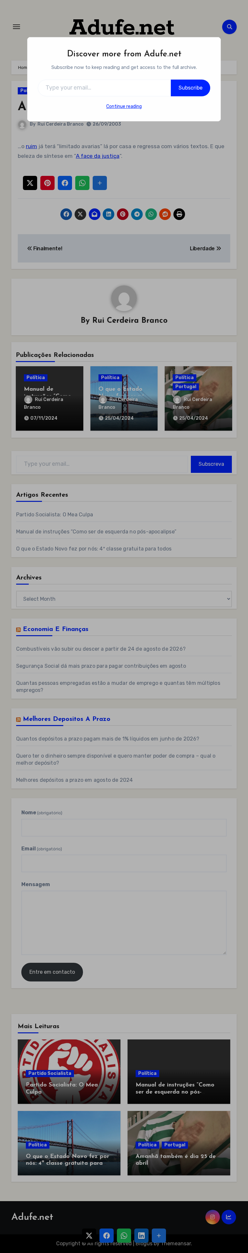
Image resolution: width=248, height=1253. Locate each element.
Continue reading (124, 106)
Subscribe (190, 88)
